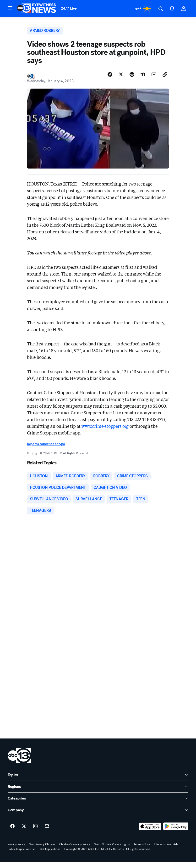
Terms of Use (142, 844)
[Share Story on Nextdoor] (143, 74)
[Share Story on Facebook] (110, 74)
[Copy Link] (165, 74)
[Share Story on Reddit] (132, 74)
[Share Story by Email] (154, 74)
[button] (10, 8)
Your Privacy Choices (42, 844)
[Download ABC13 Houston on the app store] (150, 826)
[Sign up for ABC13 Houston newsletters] (47, 826)
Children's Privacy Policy (74, 844)
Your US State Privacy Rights (112, 844)
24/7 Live (69, 8)
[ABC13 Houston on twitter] (24, 826)
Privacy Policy (16, 844)
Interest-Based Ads (166, 844)
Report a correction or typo (46, 444)
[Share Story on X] (121, 74)
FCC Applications (49, 849)
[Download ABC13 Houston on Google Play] (175, 826)
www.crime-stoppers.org (105, 426)
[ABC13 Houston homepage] (36, 8)
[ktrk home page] (19, 755)
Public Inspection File (21, 849)
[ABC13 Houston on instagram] (35, 826)
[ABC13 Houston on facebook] (12, 826)
